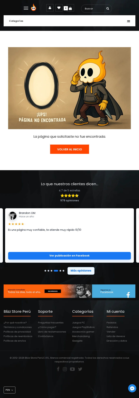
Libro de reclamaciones (52, 331)
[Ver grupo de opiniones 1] (45, 271)
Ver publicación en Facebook (69, 255)
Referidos (112, 327)
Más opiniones (81, 270)
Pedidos (111, 322)
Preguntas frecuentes (51, 322)
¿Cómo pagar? (47, 327)
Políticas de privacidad (17, 331)
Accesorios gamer (83, 331)
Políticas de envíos (15, 340)
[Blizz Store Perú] (34, 10)
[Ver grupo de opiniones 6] (63, 271)
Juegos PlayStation (83, 327)
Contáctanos (45, 336)
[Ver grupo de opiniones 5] (60, 271)
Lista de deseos (116, 336)
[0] (70, 7)
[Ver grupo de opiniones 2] (48, 271)
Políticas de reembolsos (18, 336)
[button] (9, 390)
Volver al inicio (69, 149)
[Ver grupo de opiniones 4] (56, 271)
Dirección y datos (117, 340)
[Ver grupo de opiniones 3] (51, 271)
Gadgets (77, 340)
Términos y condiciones (18, 327)
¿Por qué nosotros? (15, 322)
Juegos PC (78, 322)
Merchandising (81, 336)
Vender (111, 331)
